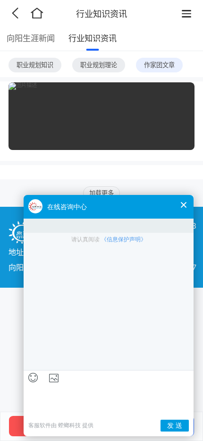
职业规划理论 (98, 65)
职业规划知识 (35, 65)
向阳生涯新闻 (31, 38)
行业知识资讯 (92, 38)
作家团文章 (159, 65)
